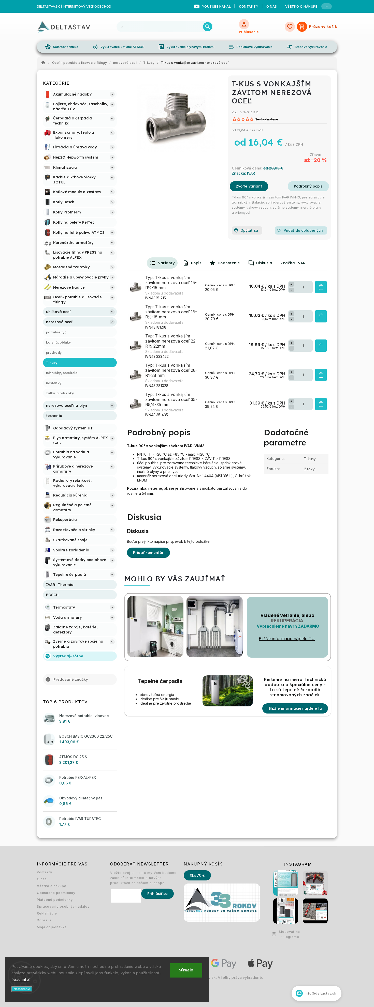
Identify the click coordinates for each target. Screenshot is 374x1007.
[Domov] (44, 62)
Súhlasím (186, 970)
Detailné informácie (308, 186)
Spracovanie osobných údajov (63, 906)
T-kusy (310, 459)
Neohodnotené (266, 119)
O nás (271, 6)
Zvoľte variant (249, 186)
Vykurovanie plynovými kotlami (186, 47)
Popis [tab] (196, 263)
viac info (21, 979)
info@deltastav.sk (317, 993)
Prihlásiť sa (157, 893)
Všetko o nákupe (51, 886)
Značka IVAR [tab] (293, 263)
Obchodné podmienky (56, 893)
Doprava (44, 920)
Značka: (243, 173)
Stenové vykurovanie (306, 47)
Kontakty (248, 6)
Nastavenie (21, 989)
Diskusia (264, 263)
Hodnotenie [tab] (229, 263)
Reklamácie (47, 913)
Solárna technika (61, 47)
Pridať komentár (148, 552)
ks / (197, 875)
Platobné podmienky (55, 900)
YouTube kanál (216, 6)
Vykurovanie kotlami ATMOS (118, 47)
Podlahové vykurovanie (250, 47)
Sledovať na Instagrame (289, 934)
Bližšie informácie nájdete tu (295, 708)
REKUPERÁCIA (287, 621)
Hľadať (207, 26)
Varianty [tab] (166, 263)
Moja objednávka (52, 927)
